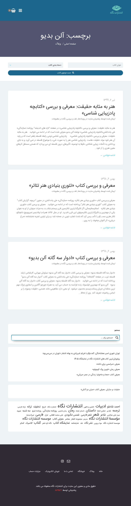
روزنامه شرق (36, 411)
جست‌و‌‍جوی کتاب (64, 72)
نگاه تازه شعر (47, 423)
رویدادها (81, 119)
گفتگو (22, 423)
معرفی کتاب (58, 419)
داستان (91, 411)
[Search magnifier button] (117, 337)
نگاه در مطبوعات (59, 119)
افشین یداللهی (89, 407)
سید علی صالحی (113, 415)
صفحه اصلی (70, 44)
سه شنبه (27, 411)
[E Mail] (68, 461)
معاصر (67, 419)
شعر (96, 415)
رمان (71, 411)
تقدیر (109, 411)
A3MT (58, 490)
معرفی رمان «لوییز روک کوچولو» (106, 369)
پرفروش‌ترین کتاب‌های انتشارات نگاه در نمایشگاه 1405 (97, 359)
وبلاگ (91, 471)
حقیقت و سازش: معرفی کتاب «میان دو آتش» (100, 389)
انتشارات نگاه (70, 406)
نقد (81, 423)
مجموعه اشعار (76, 419)
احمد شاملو (113, 407)
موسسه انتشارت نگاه (111, 423)
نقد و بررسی (72, 119)
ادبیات (101, 406)
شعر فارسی (86, 415)
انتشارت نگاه (51, 407)
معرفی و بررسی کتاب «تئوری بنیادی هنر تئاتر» (72, 186)
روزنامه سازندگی (50, 411)
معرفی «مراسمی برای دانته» (108, 364)
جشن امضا (101, 411)
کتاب (37, 423)
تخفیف (37, 407)
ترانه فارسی (22, 407)
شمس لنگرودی (72, 415)
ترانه (29, 407)
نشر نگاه (88, 423)
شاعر (103, 415)
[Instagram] (62, 461)
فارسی (39, 415)
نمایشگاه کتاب (61, 423)
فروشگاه (81, 471)
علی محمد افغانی (56, 415)
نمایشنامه (75, 423)
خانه (101, 471)
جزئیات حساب (34, 471)
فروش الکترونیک (52, 471)
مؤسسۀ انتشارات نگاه (104, 419)
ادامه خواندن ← (107, 155)
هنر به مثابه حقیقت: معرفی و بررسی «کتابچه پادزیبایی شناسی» (72, 110)
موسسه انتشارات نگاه (37, 419)
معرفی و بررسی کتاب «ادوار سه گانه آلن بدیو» (71, 258)
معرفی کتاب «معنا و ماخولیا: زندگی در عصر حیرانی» (98, 374)
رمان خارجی (62, 411)
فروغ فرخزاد (30, 415)
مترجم (86, 419)
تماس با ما (68, 471)
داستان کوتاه (80, 411)
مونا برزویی (98, 423)
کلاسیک (29, 423)
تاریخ (44, 407)
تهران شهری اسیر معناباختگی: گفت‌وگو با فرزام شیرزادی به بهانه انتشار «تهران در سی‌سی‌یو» (81, 353)
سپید (19, 411)
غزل (46, 415)
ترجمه (116, 411)
